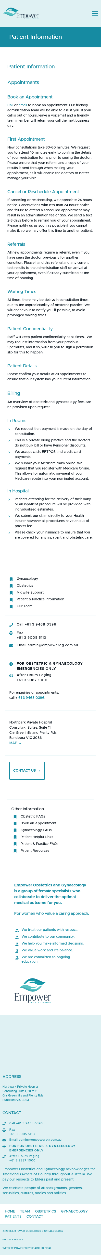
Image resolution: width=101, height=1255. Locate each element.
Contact (34, 1216)
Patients (13, 1216)
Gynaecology (27, 579)
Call (10, 105)
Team (25, 1211)
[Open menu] (95, 13)
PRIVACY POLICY (13, 1239)
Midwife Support (30, 592)
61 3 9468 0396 (30, 698)
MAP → (15, 743)
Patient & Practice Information (40, 599)
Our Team (24, 606)
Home (10, 1211)
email (23, 105)
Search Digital (41, 1248)
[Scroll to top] (89, 1250)
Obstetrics (25, 585)
